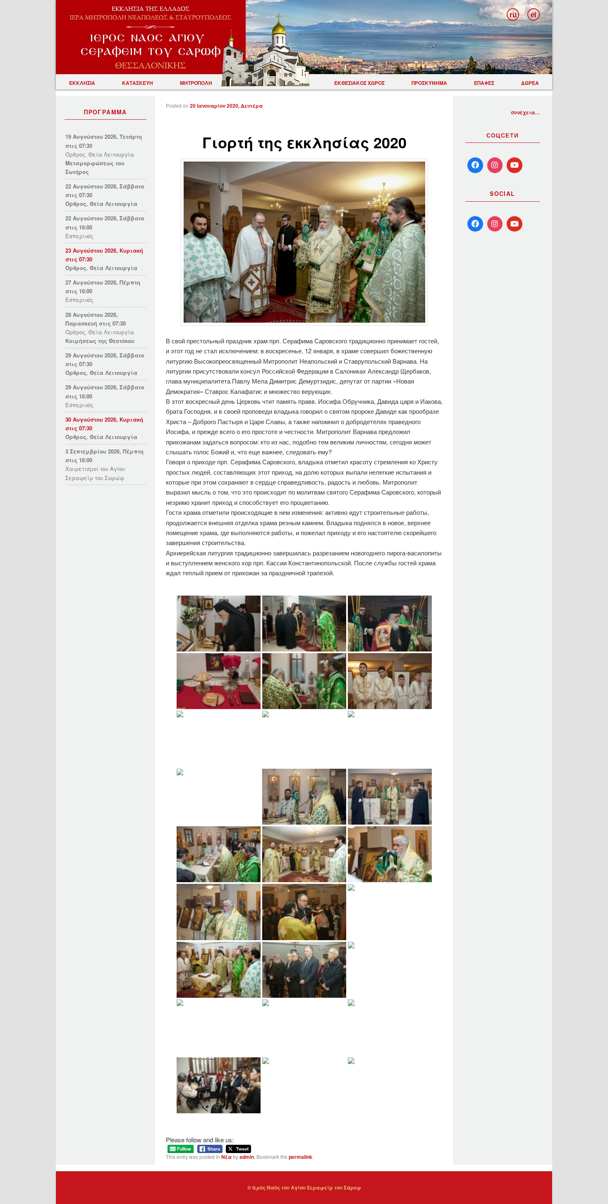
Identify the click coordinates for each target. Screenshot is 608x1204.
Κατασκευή (137, 83)
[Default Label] (475, 224)
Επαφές (484, 83)
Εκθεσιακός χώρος (359, 83)
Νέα (226, 1157)
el (533, 14)
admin (246, 1157)
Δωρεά (530, 83)
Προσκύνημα (429, 83)
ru (513, 14)
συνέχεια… (525, 112)
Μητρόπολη (196, 83)
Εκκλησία (82, 83)
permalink (300, 1157)
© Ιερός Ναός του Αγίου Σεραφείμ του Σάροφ (304, 1187)
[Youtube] (514, 165)
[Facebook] (475, 165)
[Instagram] (495, 165)
